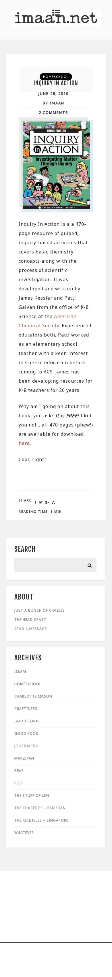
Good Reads (27, 721)
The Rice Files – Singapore (41, 820)
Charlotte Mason (33, 696)
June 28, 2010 (53, 93)
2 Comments (53, 112)
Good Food (26, 733)
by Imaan (53, 103)
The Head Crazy (30, 619)
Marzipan (24, 758)
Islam (20, 671)
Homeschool (56, 76)
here (24, 443)
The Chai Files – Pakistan (40, 807)
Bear (19, 770)
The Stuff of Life (31, 795)
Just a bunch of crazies (39, 610)
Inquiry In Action (56, 83)
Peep (18, 783)
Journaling (26, 745)
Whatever (24, 832)
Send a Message (30, 628)
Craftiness (25, 708)
